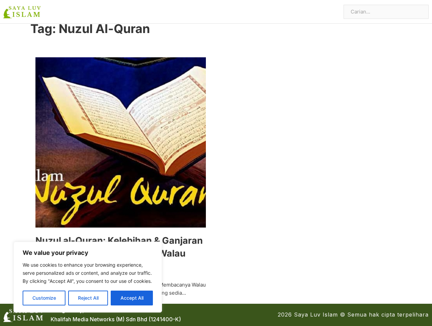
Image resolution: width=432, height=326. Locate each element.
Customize (44, 298)
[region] (88, 277)
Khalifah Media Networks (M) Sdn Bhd (99, 319)
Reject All (88, 298)
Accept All (131, 298)
